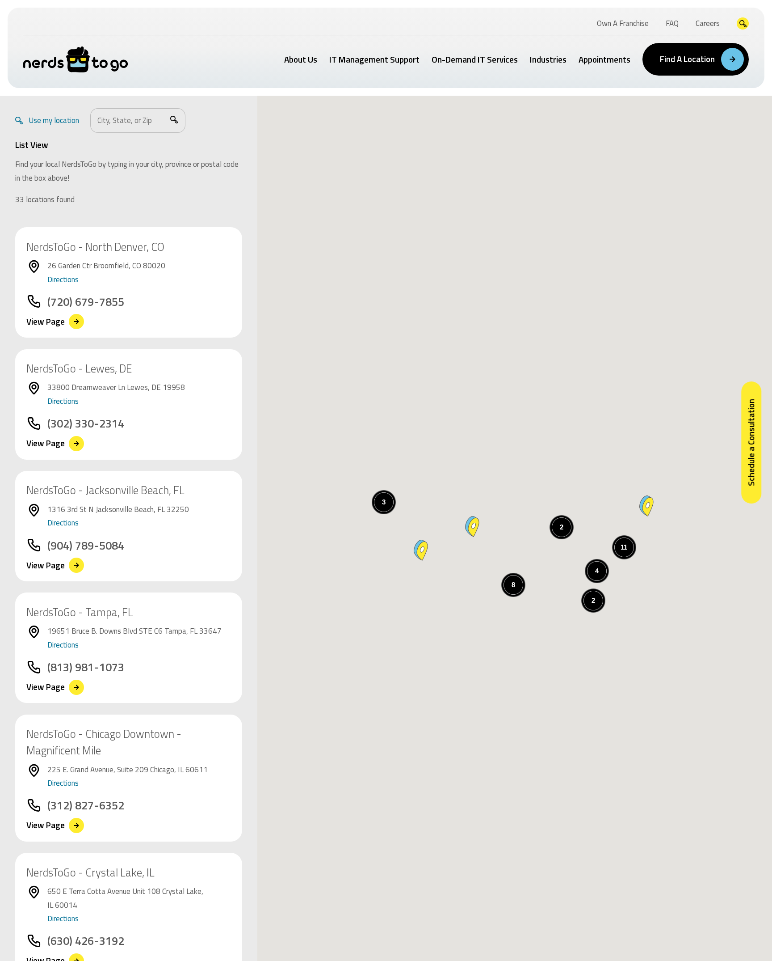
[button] (472, 526)
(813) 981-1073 (85, 667)
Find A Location (687, 58)
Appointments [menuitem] (604, 59)
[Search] (174, 119)
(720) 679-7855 (85, 302)
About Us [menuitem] (300, 59)
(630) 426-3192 (85, 941)
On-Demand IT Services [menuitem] (475, 59)
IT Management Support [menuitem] (374, 59)
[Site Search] (743, 23)
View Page (45, 321)
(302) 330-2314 (85, 423)
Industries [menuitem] (548, 59)
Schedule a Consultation (750, 442)
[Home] (75, 59)
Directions (63, 279)
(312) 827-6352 (85, 805)
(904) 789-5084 (85, 545)
